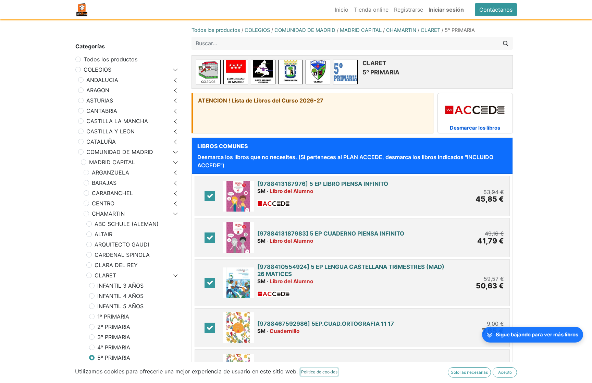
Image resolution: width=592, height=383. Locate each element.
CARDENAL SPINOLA (122, 254)
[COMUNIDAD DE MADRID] (235, 72)
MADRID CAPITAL (112, 162)
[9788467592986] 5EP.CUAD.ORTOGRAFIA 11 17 (325, 323)
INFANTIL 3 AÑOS (120, 285)
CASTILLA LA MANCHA (117, 121)
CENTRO (103, 203)
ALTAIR (103, 234)
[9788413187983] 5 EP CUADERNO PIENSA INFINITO (330, 233)
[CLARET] (318, 72)
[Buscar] (505, 43)
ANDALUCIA (102, 79)
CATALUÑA (101, 141)
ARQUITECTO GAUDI (122, 244)
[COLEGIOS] (208, 72)
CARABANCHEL (112, 193)
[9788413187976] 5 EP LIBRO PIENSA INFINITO (322, 183)
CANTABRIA (101, 110)
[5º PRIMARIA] (345, 72)
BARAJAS (104, 182)
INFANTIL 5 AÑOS (120, 306)
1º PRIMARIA (113, 316)
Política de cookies (319, 371)
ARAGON (97, 90)
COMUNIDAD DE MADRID (119, 151)
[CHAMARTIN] (290, 72)
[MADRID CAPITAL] (263, 72)
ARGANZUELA (110, 172)
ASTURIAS (99, 100)
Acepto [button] (505, 372)
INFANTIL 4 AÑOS (120, 295)
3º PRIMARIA (113, 337)
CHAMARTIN (108, 213)
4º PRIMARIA (113, 347)
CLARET (105, 275)
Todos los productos (110, 59)
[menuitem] (341, 9)
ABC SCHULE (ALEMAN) (127, 223)
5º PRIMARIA (113, 357)
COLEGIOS (97, 69)
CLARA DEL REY (116, 265)
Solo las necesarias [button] (469, 372)
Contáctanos (496, 9)
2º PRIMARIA (113, 326)
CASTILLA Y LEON (110, 131)
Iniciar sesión (446, 9)
